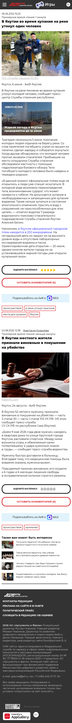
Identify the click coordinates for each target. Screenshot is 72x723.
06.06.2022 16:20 (11, 13)
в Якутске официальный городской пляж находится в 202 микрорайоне (34, 230)
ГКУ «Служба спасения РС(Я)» (20, 78)
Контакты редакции (17, 601)
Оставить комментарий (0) (36, 282)
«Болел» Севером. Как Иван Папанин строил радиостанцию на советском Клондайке (39, 564)
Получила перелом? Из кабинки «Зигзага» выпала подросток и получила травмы (38, 543)
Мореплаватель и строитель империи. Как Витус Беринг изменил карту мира (41, 575)
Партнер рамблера (32, 707)
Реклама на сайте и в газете (23, 605)
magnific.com (10, 399)
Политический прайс (18, 610)
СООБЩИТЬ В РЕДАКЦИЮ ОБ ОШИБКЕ (28, 615)
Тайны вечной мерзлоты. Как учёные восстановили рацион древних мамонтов (37, 554)
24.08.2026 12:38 (11, 330)
